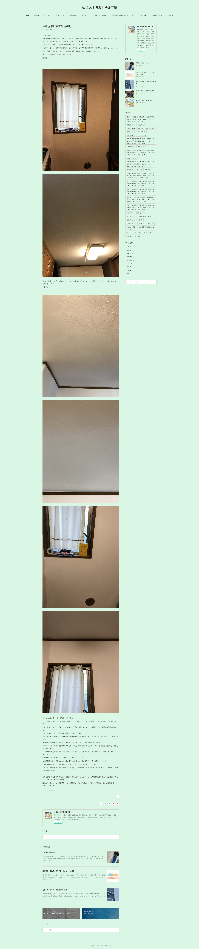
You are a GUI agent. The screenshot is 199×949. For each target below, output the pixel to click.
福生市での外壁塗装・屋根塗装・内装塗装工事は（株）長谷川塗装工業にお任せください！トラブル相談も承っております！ (140, 191)
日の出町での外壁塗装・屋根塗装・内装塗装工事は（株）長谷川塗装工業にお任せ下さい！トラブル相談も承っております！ (140, 141)
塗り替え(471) (50, 791)
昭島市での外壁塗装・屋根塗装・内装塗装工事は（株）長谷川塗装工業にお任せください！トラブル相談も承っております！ (140, 207)
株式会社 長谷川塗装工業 (99, 8)
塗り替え (139, 236)
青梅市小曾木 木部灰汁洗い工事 (145, 91)
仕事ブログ (47, 15)
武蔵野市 (149, 128)
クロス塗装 (131, 216)
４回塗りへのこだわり (99, 15)
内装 (129, 236)
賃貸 (139, 169)
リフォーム (141, 135)
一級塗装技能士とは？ (157, 15)
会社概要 (143, 15)
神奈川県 (142, 147)
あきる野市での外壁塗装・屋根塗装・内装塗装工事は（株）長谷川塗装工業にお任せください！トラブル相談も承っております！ (140, 175)
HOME (27, 15)
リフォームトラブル (134, 232)
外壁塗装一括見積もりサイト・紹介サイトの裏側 (58, 871)
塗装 (130, 213)
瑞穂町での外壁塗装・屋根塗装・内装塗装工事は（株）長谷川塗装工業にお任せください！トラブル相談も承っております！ (140, 152)
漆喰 (142, 223)
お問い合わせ (73, 15)
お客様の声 (85, 15)
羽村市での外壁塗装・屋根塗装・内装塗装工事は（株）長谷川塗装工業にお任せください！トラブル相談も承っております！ (140, 183)
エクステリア (140, 132)
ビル (147, 169)
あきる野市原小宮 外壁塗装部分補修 (54, 890)
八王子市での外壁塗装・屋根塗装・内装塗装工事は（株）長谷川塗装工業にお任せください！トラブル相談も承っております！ (140, 199)
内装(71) (44, 791)
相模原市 (131, 147)
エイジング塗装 (145, 216)
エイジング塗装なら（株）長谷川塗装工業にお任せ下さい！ (140, 228)
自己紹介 (36, 15)
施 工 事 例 (60, 15)
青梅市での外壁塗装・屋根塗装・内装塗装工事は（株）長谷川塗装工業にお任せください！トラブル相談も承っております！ (140, 164)
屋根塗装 (131, 125)
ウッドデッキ (131, 158)
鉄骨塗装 (141, 125)
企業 (140, 128)
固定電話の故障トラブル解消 (144, 100)
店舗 (150, 223)
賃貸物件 (130, 169)
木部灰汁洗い (131, 223)
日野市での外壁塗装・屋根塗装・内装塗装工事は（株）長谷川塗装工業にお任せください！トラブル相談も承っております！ (140, 119)
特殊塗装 (131, 220)
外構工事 (130, 135)
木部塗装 (140, 213)
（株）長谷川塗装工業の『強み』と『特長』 (123, 15)
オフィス (131, 128)
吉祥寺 (130, 132)
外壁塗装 (148, 232)
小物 (140, 220)
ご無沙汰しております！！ (51, 852)
